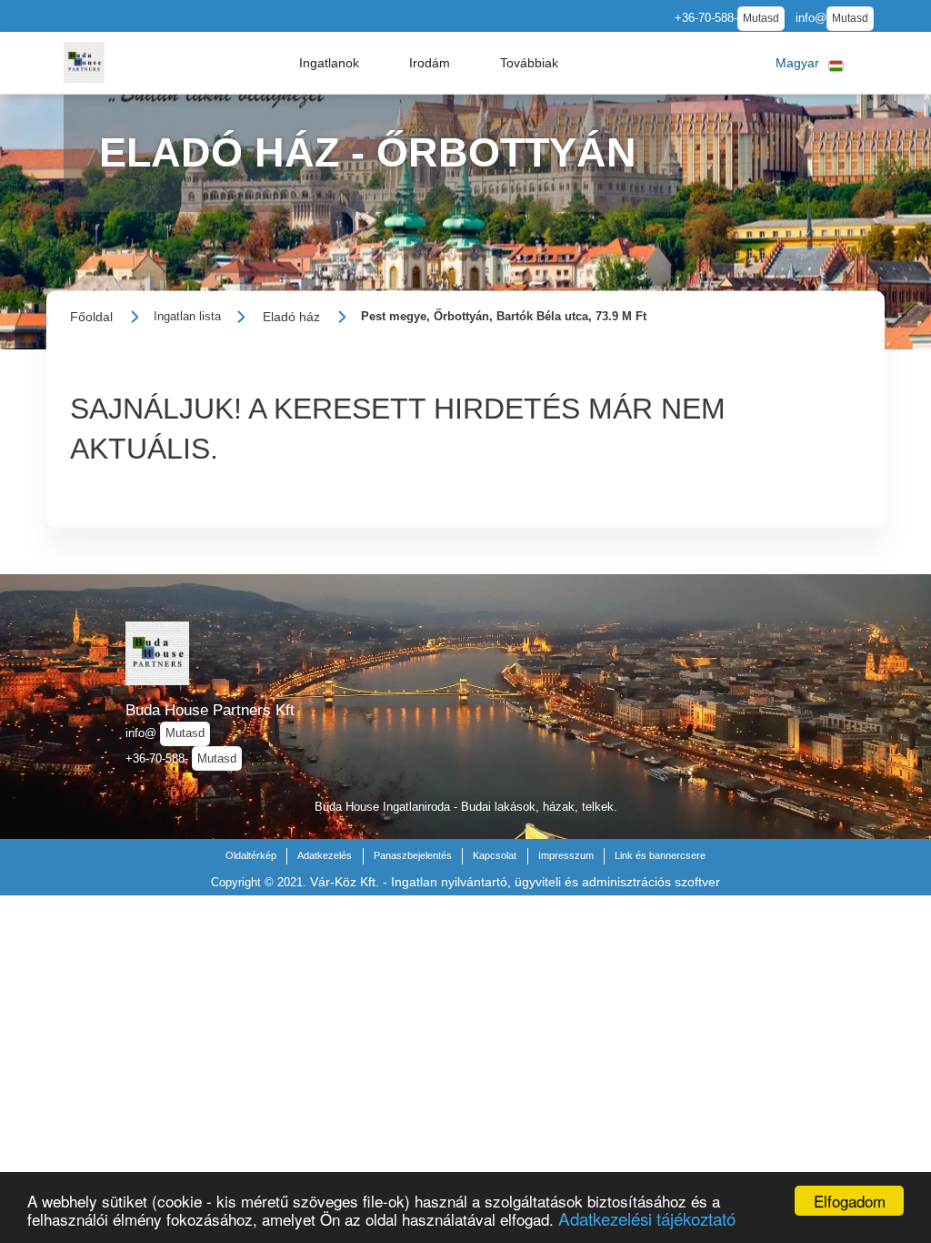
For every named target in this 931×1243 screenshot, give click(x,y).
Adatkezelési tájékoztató (647, 1218)
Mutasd (761, 18)
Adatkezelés (324, 855)
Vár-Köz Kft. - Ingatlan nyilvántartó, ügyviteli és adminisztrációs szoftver (515, 881)
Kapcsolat (494, 855)
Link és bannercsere (660, 855)
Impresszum (566, 855)
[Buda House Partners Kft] (84, 62)
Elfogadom (850, 1200)
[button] (329, 62)
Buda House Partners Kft (210, 710)
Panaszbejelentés (413, 855)
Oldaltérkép (250, 855)
